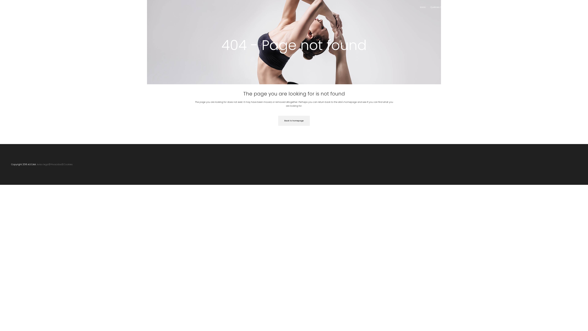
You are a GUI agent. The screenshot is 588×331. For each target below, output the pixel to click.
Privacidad (56, 164)
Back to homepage (294, 120)
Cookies (68, 164)
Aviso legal (43, 164)
